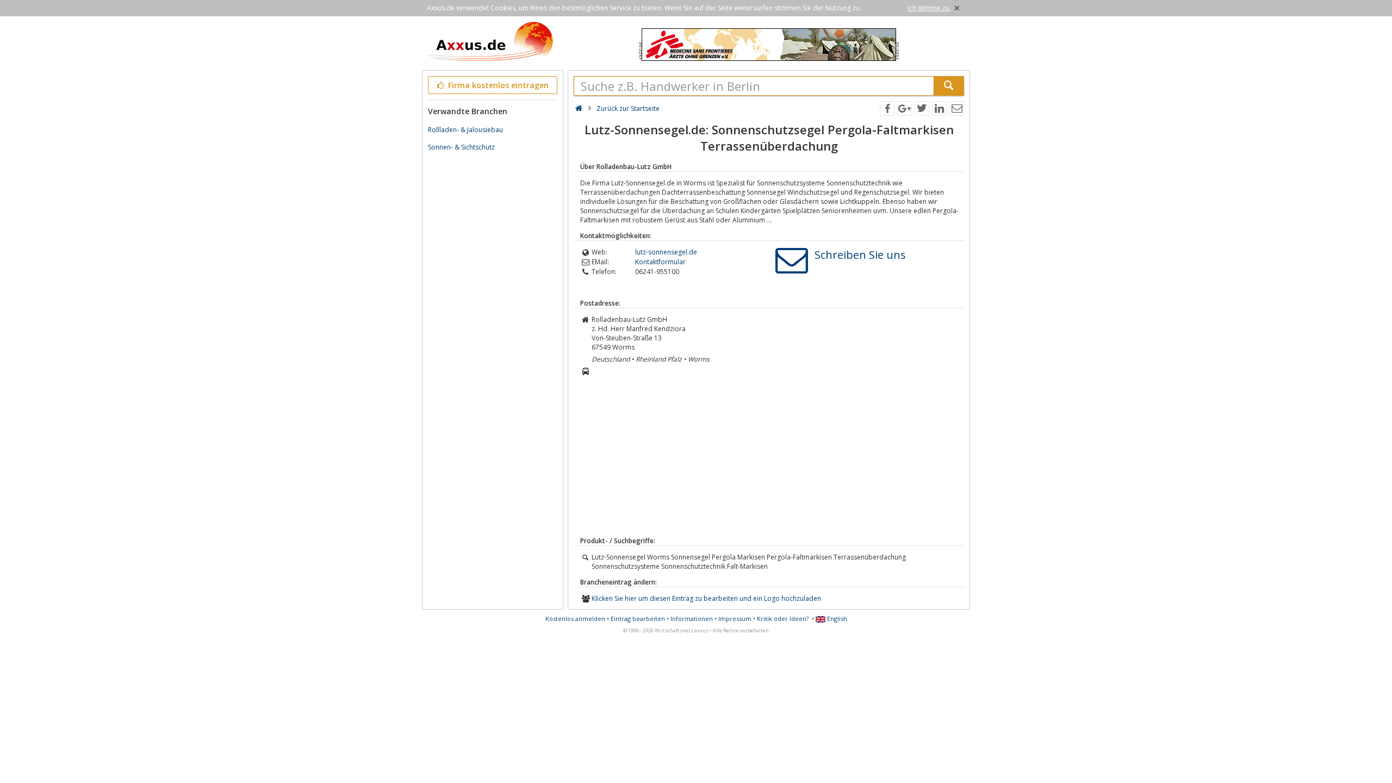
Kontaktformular (660, 261)
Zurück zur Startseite (628, 108)
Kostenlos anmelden (575, 618)
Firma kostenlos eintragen (497, 85)
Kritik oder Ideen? (783, 618)
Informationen (691, 618)
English (836, 618)
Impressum (734, 618)
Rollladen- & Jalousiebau (465, 129)
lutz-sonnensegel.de (666, 252)
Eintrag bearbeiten (638, 618)
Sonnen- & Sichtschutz (461, 147)
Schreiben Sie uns (860, 254)
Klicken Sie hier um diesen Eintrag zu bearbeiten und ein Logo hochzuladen (706, 598)
